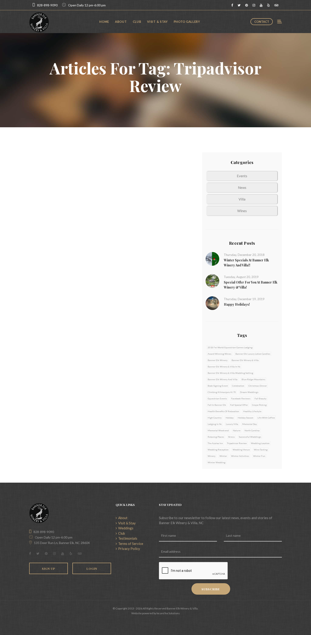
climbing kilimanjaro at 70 (222, 392)
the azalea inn (215, 443)
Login (92, 568)
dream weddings (249, 392)
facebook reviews (240, 398)
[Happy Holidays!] (212, 303)
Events (242, 176)
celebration (238, 385)
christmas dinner (257, 385)
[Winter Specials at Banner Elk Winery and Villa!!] (212, 258)
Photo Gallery (187, 21)
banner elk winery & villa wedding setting (230, 373)
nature (236, 430)
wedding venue (241, 449)
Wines (242, 211)
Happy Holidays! (237, 304)
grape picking (259, 404)
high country (215, 417)
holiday (230, 417)
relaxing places (216, 436)
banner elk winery (217, 360)
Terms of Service (130, 543)
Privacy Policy (128, 549)
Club (137, 21)
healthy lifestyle (252, 411)
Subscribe (210, 589)
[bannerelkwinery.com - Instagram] (253, 5)
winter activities (240, 456)
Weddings (125, 528)
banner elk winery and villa (222, 379)
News (242, 187)
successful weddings (250, 436)
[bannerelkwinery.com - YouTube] (261, 5)
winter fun (259, 456)
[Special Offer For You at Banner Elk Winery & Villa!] (212, 280)
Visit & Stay (157, 21)
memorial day (249, 424)
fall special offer (239, 404)
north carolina (252, 430)
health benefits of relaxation (223, 411)
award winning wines (219, 353)
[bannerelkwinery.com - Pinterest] (246, 5)
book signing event (218, 385)
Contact (261, 21)
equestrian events (217, 398)
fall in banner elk (217, 404)
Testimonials (127, 538)
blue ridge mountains (253, 379)
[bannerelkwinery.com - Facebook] (232, 5)
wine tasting (261, 449)
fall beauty (260, 398)
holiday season (245, 417)
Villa (242, 199)
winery (211, 456)
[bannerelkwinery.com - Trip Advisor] (276, 5)
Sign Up (48, 568)
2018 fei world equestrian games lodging (230, 347)
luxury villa (232, 424)
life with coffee (266, 417)
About (121, 21)
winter (223, 456)
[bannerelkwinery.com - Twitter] (239, 5)
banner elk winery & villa (245, 360)
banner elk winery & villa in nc (224, 366)
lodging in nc (215, 424)
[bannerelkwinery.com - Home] (39, 21)
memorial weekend (218, 430)
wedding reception (218, 449)
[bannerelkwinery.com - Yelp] (268, 5)
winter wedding (216, 462)
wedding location (260, 443)
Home (104, 21)
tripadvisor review (237, 443)
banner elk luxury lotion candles (252, 353)
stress (231, 436)
